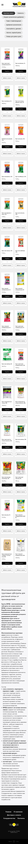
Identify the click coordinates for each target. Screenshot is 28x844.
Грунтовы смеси (8, 13)
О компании (18, 812)
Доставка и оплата (14, 815)
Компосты (21, 13)
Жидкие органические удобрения (14, 17)
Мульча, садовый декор (14, 32)
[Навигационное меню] (2, 5)
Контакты (21, 818)
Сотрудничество (9, 818)
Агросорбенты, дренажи (13, 28)
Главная (8, 812)
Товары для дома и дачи (13, 36)
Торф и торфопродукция (13, 21)
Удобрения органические (13, 25)
